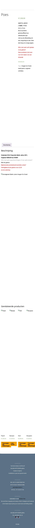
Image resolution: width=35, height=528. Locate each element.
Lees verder (12, 443)
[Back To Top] (17, 458)
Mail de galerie (5, 162)
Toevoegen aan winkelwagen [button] (6, 444)
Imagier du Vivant (26, 66)
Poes (4, 14)
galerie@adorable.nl (17, 487)
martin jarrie (21, 68)
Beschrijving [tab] (6, 145)
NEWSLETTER (22, 498)
